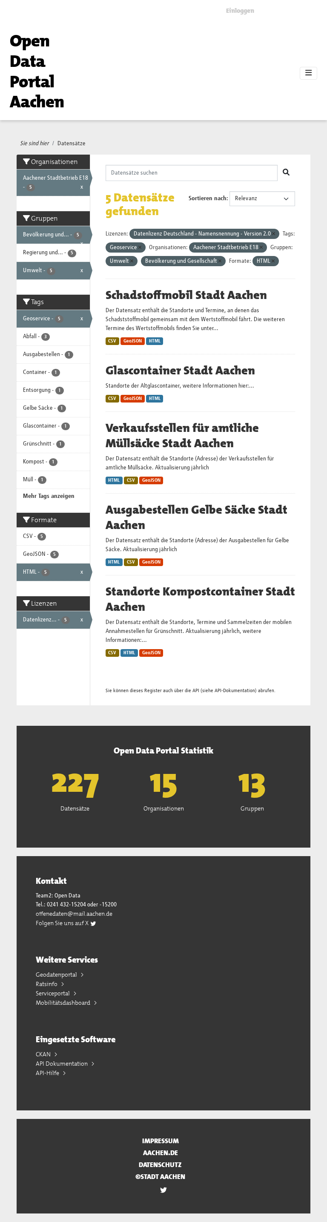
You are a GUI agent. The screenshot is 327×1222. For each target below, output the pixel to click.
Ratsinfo (47, 984)
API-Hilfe (48, 1073)
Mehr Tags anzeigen (49, 496)
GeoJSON (132, 341)
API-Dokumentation (235, 690)
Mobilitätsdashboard (64, 1002)
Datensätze (71, 144)
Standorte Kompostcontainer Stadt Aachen (200, 599)
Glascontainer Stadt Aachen (180, 370)
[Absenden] (286, 173)
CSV (112, 341)
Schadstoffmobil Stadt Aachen (186, 295)
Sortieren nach (208, 198)
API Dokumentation (62, 1063)
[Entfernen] (273, 234)
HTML (155, 341)
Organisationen (163, 808)
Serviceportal (53, 993)
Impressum (160, 1140)
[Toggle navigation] (308, 73)
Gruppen (252, 808)
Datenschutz (160, 1164)
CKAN (44, 1054)
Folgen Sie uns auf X (63, 923)
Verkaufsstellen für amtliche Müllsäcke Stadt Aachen (182, 435)
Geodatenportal (57, 974)
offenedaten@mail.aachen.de (74, 913)
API (195, 690)
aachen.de (160, 1152)
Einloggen (240, 10)
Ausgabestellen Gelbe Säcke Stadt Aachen (196, 517)
